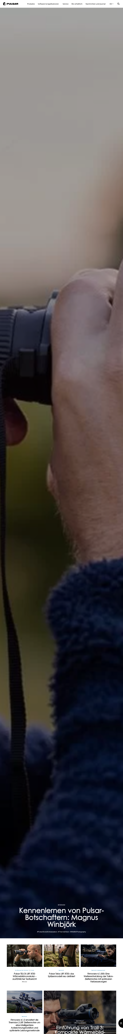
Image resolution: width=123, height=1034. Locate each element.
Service (65, 4)
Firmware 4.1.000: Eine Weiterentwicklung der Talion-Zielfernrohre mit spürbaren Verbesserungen (98, 977)
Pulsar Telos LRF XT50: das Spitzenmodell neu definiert (61, 975)
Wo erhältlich (76, 4)
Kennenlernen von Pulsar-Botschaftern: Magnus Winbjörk (61, 917)
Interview (61, 905)
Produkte (31, 4)
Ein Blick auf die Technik (21, 970)
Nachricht (61, 970)
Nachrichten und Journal (96, 4)
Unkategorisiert (101, 970)
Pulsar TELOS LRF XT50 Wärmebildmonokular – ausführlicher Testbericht (24, 976)
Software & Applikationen (48, 4)
